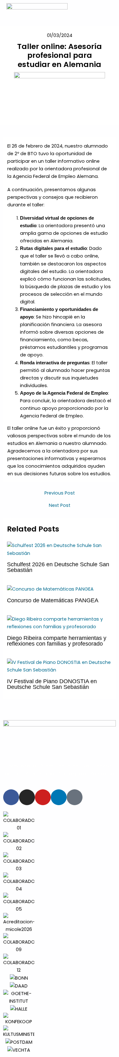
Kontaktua (102, 773)
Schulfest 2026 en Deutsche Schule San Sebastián (58, 567)
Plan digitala (72, 773)
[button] (6, 933)
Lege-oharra (21, 766)
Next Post (59, 505)
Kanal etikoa (40, 773)
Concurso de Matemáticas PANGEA (52, 600)
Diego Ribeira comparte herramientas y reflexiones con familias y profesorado (56, 641)
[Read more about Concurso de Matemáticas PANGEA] (50, 589)
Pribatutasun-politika (64, 766)
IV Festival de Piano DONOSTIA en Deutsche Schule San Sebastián (52, 684)
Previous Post (59, 493)
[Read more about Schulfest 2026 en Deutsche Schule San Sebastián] (59, 549)
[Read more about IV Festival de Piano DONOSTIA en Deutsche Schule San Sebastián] (59, 666)
